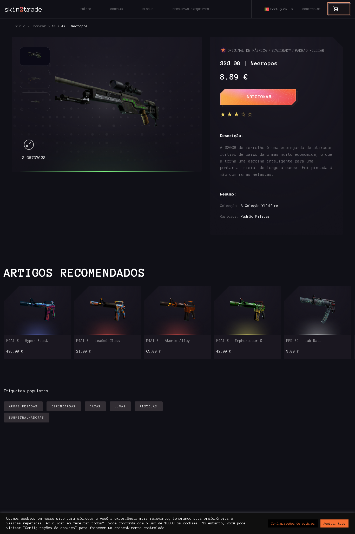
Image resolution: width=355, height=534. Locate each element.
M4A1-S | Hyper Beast (27, 341)
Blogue (147, 9)
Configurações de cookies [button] (293, 523)
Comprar (116, 9)
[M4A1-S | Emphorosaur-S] (247, 310)
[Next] (181, 99)
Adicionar (259, 96)
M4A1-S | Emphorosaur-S (239, 341)
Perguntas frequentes (191, 9)
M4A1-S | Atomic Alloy (168, 341)
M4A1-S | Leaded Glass (98, 341)
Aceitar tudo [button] (334, 523)
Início (85, 9)
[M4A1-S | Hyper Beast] (37, 310)
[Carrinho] (333, 8)
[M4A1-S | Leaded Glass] (107, 310)
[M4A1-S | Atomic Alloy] (177, 310)
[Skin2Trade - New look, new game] (35, 9)
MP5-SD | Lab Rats (304, 341)
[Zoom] (29, 145)
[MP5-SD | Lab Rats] (317, 310)
